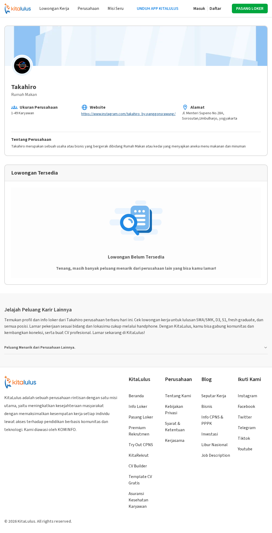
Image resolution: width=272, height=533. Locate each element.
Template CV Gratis (140, 480)
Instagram (247, 396)
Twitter (245, 417)
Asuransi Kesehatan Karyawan (138, 500)
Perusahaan (88, 8)
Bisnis (206, 406)
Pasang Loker (141, 417)
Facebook (246, 406)
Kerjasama (174, 440)
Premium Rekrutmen (139, 431)
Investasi (209, 434)
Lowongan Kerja (54, 8)
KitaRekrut (139, 455)
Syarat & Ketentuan (175, 427)
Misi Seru (116, 8)
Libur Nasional (214, 445)
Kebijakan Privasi (174, 410)
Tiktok (244, 438)
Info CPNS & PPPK (212, 420)
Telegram (247, 428)
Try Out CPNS (141, 445)
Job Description (215, 455)
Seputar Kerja (213, 396)
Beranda (136, 396)
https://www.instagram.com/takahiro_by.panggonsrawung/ (128, 114)
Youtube (245, 449)
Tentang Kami (178, 396)
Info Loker (138, 406)
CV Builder (138, 466)
